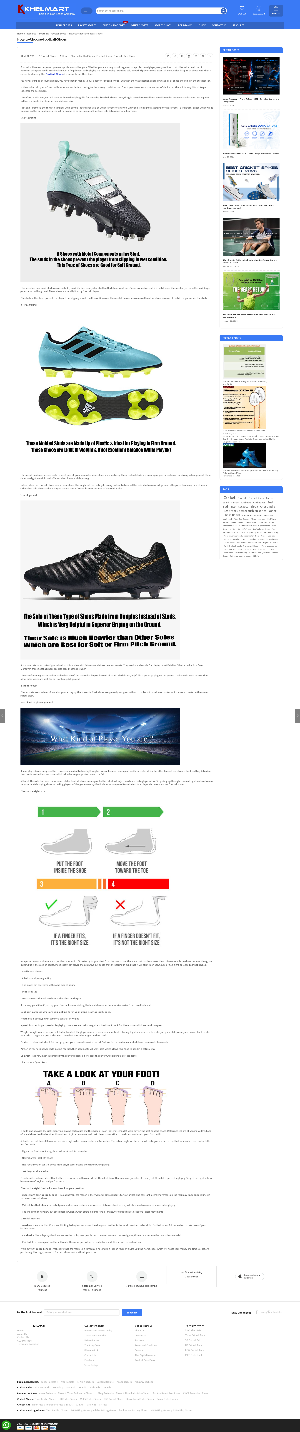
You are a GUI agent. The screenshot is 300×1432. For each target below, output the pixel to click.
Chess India (267, 506)
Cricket (229, 497)
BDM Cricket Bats (194, 1350)
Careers (139, 1350)
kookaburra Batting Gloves (133, 1410)
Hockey (271, 549)
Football (43, 34)
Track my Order (92, 1345)
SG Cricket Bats (193, 1340)
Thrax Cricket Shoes (44, 1399)
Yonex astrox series (269, 546)
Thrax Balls (70, 1388)
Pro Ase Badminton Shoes (166, 1393)
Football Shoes (58, 34)
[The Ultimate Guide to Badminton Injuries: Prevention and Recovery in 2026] (251, 237)
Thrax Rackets (66, 1382)
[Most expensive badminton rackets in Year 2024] (244, 428)
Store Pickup (91, 1365)
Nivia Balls (95, 1388)
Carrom (235, 503)
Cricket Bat (259, 503)
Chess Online (250, 522)
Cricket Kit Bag (241, 552)
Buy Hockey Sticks (254, 532)
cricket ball (262, 522)
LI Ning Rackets (85, 1382)
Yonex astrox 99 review (233, 549)
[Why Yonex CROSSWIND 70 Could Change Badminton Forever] (251, 130)
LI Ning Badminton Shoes (108, 1393)
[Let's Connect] (6, 1429)
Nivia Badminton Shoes (137, 1393)
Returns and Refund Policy (98, 1331)
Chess (240, 522)
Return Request (92, 1340)
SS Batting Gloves (182, 1410)
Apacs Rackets (124, 1382)
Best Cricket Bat (259, 549)
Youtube (275, 1312)
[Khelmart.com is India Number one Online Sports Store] (46, 11)
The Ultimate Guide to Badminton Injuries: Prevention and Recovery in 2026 (250, 261)
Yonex (273, 511)
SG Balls (57, 1388)
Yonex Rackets (48, 1382)
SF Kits (103, 1405)
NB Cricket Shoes (68, 1399)
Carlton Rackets (105, 1382)
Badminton (228, 552)
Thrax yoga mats (258, 519)
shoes (233, 522)
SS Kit (69, 1405)
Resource (31, 34)
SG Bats (256, 556)
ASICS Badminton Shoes (195, 1393)
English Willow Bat (270, 542)
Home (20, 34)
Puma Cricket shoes (167, 1399)
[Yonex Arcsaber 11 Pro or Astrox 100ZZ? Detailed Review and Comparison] (251, 76)
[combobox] (161, 10)
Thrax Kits (37, 1405)
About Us (22, 1334)
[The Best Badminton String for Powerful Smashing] (244, 378)
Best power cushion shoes (240, 556)
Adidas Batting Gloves (104, 1410)
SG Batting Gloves (80, 1410)
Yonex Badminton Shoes (51, 1393)
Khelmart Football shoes (252, 515)
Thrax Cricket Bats (195, 1335)
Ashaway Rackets (144, 1382)
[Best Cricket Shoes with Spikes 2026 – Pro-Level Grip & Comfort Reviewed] (251, 182)
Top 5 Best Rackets (241, 519)
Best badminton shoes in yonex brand (254, 525)
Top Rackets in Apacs (261, 529)
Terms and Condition (28, 1344)
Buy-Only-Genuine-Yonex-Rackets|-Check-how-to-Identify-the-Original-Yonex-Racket (249, 440)
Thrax (254, 506)
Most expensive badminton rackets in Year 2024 (244, 430)
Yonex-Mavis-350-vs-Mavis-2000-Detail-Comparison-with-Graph (251, 436)
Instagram (263, 1312)
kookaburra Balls (41, 1388)
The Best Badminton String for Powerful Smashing (245, 381)
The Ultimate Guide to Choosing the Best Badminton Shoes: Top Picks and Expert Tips (250, 472)
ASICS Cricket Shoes (90, 1399)
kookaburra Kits (54, 1405)
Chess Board (232, 515)
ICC (239, 529)
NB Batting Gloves (160, 1410)
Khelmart (246, 503)
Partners (139, 1340)
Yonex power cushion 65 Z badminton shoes (241, 535)
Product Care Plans (145, 1360)
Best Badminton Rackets (248, 504)
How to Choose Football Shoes (78, 56)
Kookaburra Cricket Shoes (140, 1399)
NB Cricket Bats (193, 1345)
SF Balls (83, 1388)
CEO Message (24, 1341)
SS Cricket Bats (193, 1330)
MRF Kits (91, 1405)
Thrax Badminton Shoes (79, 1393)
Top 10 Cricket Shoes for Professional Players (241, 546)
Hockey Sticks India (231, 539)
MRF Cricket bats (194, 1355)
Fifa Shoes (129, 56)
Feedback (89, 1360)
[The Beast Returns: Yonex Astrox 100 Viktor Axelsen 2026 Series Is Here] (251, 291)
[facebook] (257, 1312)
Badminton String (271, 532)
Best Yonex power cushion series (245, 511)
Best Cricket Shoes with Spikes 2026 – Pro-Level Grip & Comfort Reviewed (248, 207)
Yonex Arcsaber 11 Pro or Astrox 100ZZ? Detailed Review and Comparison (251, 100)
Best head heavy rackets (259, 552)
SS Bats (247, 549)
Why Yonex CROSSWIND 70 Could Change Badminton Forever (251, 153)
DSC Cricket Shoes (113, 1399)
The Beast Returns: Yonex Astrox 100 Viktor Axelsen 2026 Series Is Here (249, 316)
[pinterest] (269, 1312)
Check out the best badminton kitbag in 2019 (260, 539)
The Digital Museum (145, 1355)
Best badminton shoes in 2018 (249, 542)
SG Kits (79, 1405)
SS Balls (107, 1388)
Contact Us (23, 1337)
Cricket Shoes (229, 542)
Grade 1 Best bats (268, 535)
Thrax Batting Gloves (56, 1410)
